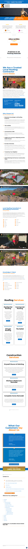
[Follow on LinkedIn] (11, 493)
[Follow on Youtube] (5, 493)
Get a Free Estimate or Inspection (8, 104)
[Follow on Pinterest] (9, 493)
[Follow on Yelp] (12, 493)
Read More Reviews (14, 44)
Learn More (8, 320)
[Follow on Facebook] (8, 493)
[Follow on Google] (14, 493)
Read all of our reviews (14, 464)
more (21, 28)
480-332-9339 (7, 485)
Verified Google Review (12, 444)
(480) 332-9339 (16, 2)
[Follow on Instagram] (6, 493)
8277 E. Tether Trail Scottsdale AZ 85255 (11, 483)
